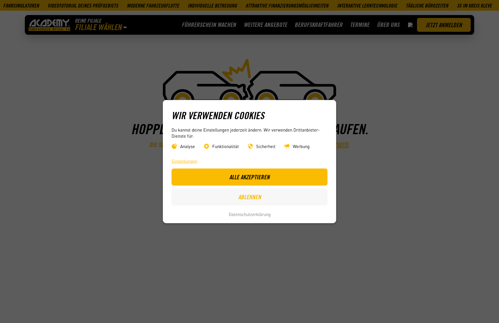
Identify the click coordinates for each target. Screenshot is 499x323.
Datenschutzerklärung (250, 214)
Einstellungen (184, 161)
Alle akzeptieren (249, 176)
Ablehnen (249, 197)
